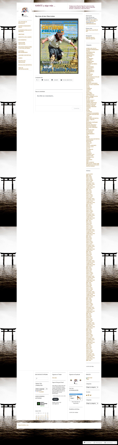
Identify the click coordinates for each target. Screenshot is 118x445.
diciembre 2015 (90, 338)
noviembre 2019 (90, 277)
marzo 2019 (89, 288)
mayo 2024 (89, 207)
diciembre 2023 (90, 214)
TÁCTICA (88, 152)
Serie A (88, 148)
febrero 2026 (89, 180)
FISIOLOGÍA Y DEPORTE (92, 84)
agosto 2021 (89, 250)
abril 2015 (88, 348)
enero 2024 (89, 212)
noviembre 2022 (90, 231)
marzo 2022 (89, 241)
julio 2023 (88, 220)
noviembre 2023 (90, 215)
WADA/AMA (89, 159)
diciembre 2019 (90, 276)
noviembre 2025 (90, 184)
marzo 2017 (89, 319)
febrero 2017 (89, 320)
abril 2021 (88, 255)
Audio (87, 57)
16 (47, 417)
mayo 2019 (89, 285)
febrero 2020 (89, 273)
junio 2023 (89, 222)
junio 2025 (89, 190)
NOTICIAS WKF (90, 130)
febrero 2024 (89, 211)
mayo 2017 (89, 316)
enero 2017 (89, 321)
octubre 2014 (89, 356)
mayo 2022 (89, 238)
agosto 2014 (89, 359)
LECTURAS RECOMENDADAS (23, 51)
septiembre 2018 (90, 295)
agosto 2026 (89, 174)
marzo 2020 (89, 272)
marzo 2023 (89, 225)
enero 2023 (89, 228)
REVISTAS (92, 21)
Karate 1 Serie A (90, 100)
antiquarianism (90, 54)
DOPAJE (88, 73)
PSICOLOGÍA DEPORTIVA (25, 65)
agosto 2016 (89, 328)
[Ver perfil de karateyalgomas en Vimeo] (90, 395)
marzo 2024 (89, 210)
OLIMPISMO (89, 131)
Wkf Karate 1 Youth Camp (92, 163)
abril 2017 (88, 317)
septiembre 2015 (90, 342)
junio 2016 (89, 330)
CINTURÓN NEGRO (91, 24)
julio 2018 (88, 298)
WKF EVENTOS (90, 162)
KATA (87, 109)
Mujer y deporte (90, 119)
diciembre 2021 (90, 245)
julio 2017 (88, 313)
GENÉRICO (89, 88)
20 (42, 418)
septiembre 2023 (90, 218)
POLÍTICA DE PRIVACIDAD (21, 61)
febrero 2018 (89, 304)
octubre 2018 (89, 294)
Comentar (76, 108)
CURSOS (88, 65)
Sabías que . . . (89, 143)
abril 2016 (88, 333)
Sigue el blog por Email (58, 382)
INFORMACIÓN (90, 95)
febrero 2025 (89, 196)
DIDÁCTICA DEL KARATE (25, 37)
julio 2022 (88, 236)
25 (38, 419)
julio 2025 (88, 189)
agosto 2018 (89, 297)
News (87, 120)
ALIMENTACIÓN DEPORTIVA (90, 53)
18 (38, 418)
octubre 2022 (89, 232)
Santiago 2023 (90, 146)
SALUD (88, 144)
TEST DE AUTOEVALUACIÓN (23, 68)
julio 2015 (88, 345)
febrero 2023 (89, 227)
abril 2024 (88, 209)
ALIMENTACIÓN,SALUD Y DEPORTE (25, 30)
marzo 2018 (89, 303)
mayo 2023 (89, 223)
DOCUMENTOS (22, 40)
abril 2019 (88, 286)
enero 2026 (89, 181)
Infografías (89, 93)
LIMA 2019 (89, 117)
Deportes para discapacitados (90, 67)
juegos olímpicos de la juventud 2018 (92, 97)
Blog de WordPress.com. (23, 425)
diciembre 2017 (90, 307)
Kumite (88, 110)
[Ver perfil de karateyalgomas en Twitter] (87, 395)
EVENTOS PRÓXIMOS (91, 83)
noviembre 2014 (90, 355)
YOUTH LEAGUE (90, 166)
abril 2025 (88, 193)
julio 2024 (88, 205)
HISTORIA (88, 92)
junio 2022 (89, 237)
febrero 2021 (89, 258)
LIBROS (20, 58)
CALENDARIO (89, 58)
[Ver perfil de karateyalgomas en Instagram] (88, 395)
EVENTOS (88, 82)
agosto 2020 (89, 266)
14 (43, 417)
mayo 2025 (89, 192)
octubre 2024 (89, 201)
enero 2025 (89, 197)
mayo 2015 (89, 347)
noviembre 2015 (90, 339)
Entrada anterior (90, 37)
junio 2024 (89, 206)
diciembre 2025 (90, 183)
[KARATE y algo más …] (25, 17)
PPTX (87, 137)
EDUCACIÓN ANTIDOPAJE (21, 43)
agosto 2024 (89, 203)
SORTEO (88, 150)
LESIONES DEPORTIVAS (24, 55)
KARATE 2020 (89, 101)
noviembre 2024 (90, 200)
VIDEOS (88, 158)
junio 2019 (88, 284)
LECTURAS (89, 111)
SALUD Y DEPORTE (91, 145)
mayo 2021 (89, 254)
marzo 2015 (89, 350)
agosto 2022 (89, 234)
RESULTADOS (89, 140)
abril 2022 (88, 240)
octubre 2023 (89, 216)
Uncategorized (90, 157)
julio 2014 (88, 360)
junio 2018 (89, 299)
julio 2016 (88, 329)
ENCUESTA (89, 75)
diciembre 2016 (90, 323)
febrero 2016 (89, 335)
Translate (41, 391)
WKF (87, 161)
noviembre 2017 (90, 308)
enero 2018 (89, 306)
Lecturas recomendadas (92, 113)
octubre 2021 (89, 247)
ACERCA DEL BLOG (91, 48)
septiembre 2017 (90, 311)
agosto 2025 (89, 188)
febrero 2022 (89, 242)
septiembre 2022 (90, 233)
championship (90, 61)
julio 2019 (88, 282)
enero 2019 (89, 290)
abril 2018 (88, 302)
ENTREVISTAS (90, 80)
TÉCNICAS (89, 153)
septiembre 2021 (90, 249)
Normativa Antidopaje (92, 122)
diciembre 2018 (90, 291)
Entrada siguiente (90, 38)
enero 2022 (89, 244)
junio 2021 (88, 253)
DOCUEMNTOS (90, 70)
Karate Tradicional (91, 104)
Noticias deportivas (91, 124)
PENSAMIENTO (90, 133)
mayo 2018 (89, 300)
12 (40, 417)
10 (36, 417)
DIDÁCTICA (89, 69)
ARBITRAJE (21, 34)
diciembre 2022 (90, 229)
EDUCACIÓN (89, 74)
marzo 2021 (89, 256)
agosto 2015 (89, 343)
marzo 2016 (89, 334)
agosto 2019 (89, 281)
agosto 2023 (89, 219)
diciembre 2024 (90, 198)
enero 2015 (89, 352)
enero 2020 (89, 275)
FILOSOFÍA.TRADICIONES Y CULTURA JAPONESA (25, 47)
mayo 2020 (89, 269)
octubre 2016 (89, 325)
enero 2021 (89, 259)
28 (44, 419)
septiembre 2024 (90, 202)
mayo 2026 (89, 178)
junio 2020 (89, 268)
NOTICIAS (88, 123)
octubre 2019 (89, 278)
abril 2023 (88, 224)
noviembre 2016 (90, 324)
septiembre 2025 (90, 187)
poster (88, 136)
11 (38, 417)
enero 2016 (89, 337)
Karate (88, 98)
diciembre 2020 (90, 260)
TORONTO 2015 (90, 154)
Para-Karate (89, 132)
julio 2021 (88, 251)
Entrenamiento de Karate (92, 76)
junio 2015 (88, 346)
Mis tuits (54, 377)
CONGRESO (89, 62)
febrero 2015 (89, 351)
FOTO (87, 86)
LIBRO (88, 115)
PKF (87, 135)
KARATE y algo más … (45, 5)
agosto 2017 (89, 312)
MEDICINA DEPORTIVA (92, 118)
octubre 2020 (89, 263)
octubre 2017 (89, 310)
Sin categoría (89, 149)
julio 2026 (88, 175)
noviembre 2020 (90, 262)
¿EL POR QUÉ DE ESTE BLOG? (22, 22)
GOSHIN (88, 89)
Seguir (55, 399)
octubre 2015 (89, 341)
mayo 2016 (89, 332)
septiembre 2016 (90, 326)
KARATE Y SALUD (90, 105)
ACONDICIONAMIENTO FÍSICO (24, 26)
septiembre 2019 (90, 280)
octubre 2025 (89, 185)
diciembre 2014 (90, 354)
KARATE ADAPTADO (91, 102)
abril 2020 (88, 271)
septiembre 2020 (90, 264)
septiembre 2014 (90, 357)
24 (36, 419)
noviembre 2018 (90, 293)
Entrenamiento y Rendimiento (90, 78)
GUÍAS (87, 91)
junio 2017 (88, 315)
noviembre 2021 (90, 246)
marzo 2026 (89, 179)
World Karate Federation (92, 165)
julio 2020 (88, 267)
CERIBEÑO (89, 60)
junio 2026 (89, 176)
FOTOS (88, 87)
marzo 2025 (89, 194)
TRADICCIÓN (89, 155)
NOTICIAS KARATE (91, 126)
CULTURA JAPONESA (91, 64)
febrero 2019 (89, 289)
